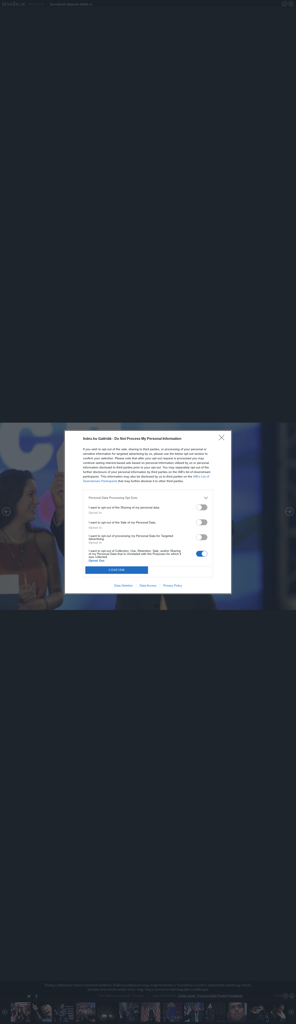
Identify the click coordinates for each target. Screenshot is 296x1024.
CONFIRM (117, 570)
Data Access (148, 585)
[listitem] (148, 498)
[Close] (223, 439)
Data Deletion (123, 585)
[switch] (201, 507)
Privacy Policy (172, 585)
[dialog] (148, 512)
